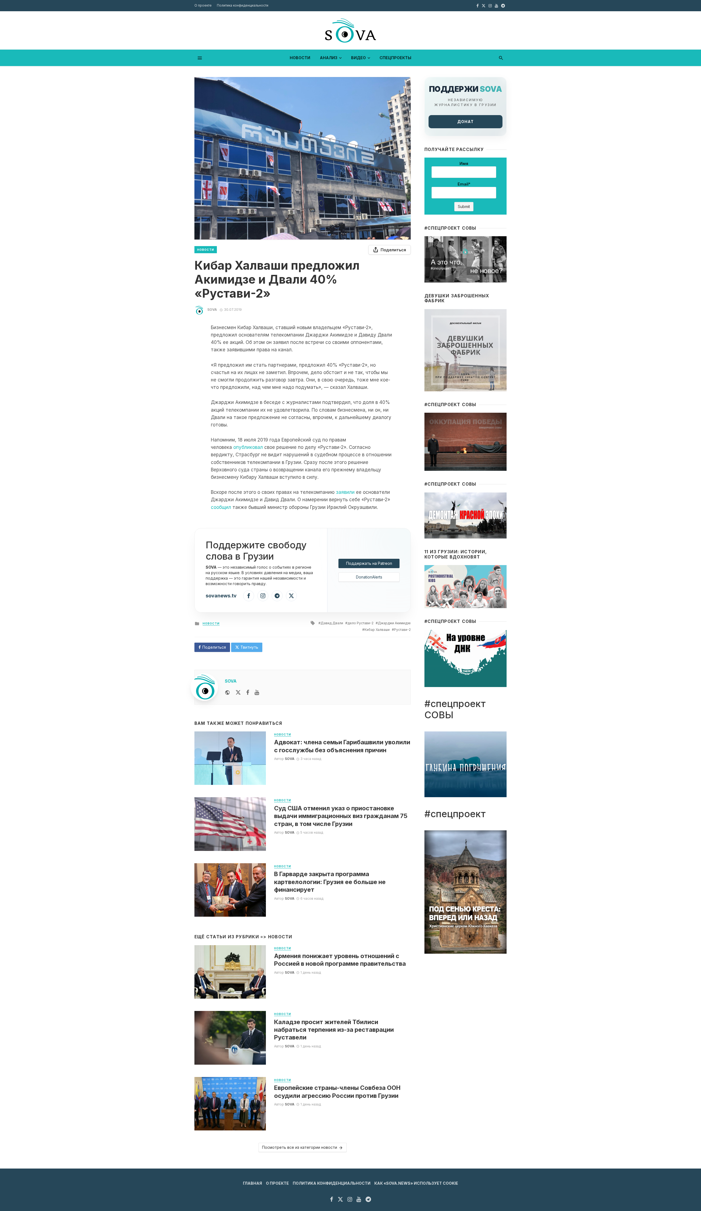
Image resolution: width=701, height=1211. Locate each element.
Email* (464, 184)
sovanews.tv (221, 596)
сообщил (221, 507)
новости (300, 57)
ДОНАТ (465, 121)
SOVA (212, 309)
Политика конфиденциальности (242, 5)
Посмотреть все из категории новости (299, 1147)
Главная (252, 1183)
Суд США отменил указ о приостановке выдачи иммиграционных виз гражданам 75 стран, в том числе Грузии (340, 816)
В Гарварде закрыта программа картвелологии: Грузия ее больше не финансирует (330, 881)
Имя (463, 163)
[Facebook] (248, 595)
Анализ (328, 57)
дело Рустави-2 (360, 623)
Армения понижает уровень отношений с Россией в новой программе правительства (340, 959)
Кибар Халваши (377, 630)
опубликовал (248, 447)
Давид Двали (332, 623)
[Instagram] (262, 595)
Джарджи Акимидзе (394, 623)
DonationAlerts (369, 577)
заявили (345, 492)
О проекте (203, 5)
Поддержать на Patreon (369, 563)
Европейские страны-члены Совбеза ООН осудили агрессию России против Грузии (337, 1091)
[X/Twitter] (291, 595)
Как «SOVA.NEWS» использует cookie (416, 1183)
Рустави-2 (402, 630)
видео (358, 57)
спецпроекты (395, 57)
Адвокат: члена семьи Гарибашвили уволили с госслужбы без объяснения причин (342, 746)
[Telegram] (277, 595)
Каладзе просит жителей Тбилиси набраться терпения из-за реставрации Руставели (334, 1029)
